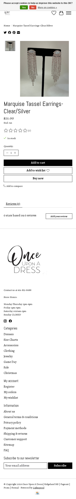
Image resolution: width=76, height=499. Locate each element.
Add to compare (14, 186)
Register (9, 387)
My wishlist (11, 398)
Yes (24, 7)
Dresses (9, 334)
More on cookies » (47, 7)
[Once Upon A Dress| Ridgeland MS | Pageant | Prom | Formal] (7, 13)
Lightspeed (38, 487)
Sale (6, 367)
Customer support (15, 439)
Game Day (10, 362)
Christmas (10, 373)
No (32, 7)
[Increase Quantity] (15, 153)
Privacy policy (12, 423)
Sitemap (9, 445)
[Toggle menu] (68, 13)
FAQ (6, 450)
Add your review (59, 216)
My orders (10, 392)
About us (9, 412)
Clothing (9, 351)
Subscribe (60, 466)
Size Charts (11, 340)
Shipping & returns (15, 434)
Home (7, 25)
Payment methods (15, 428)
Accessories (11, 345)
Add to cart (38, 163)
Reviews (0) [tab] (13, 204)
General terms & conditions (21, 417)
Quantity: (8, 146)
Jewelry (8, 356)
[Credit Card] (37, 493)
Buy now (38, 178)
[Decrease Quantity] (7, 153)
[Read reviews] (16, 130)
